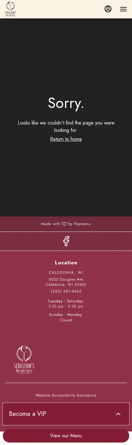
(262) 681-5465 (66, 291)
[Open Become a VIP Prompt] (118, 414)
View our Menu (66, 435)
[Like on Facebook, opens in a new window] (66, 243)
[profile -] (108, 9)
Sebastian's (66, 360)
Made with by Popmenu (48, 224)
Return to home (66, 139)
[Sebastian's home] (32, 9)
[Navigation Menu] (123, 9)
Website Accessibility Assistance (66, 395)
